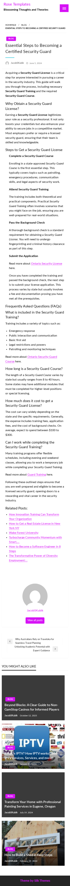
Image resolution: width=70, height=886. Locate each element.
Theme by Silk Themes (35, 880)
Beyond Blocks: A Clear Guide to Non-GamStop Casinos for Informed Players (31, 707)
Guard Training (36, 474)
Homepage (10, 25)
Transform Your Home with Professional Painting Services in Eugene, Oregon (32, 804)
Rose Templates (17, 4)
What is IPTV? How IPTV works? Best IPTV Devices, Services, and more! (31, 756)
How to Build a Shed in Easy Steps (28, 855)
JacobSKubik (17, 63)
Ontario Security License (46, 263)
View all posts (35, 620)
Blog (24, 25)
